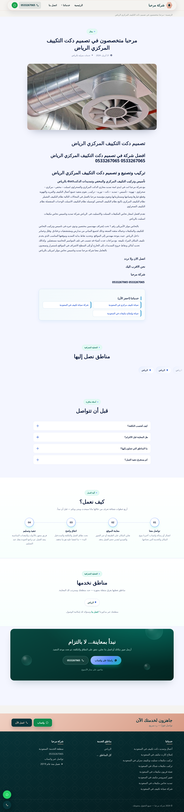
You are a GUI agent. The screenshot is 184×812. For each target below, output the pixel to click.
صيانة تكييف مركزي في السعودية (124, 305)
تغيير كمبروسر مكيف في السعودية (155, 777)
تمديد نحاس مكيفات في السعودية (155, 783)
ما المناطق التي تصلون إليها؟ (134, 448)
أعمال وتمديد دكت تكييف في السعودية (153, 748)
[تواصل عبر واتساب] (15, 5)
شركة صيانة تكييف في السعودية (74, 305)
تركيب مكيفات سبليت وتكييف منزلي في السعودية (147, 760)
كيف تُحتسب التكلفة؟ (137, 425)
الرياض (91, 602)
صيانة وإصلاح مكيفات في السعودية (123, 313)
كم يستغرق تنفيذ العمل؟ (136, 459)
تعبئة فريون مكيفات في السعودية (155, 771)
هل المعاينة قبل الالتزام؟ (136, 437)
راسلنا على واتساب (104, 660)
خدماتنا (66, 5)
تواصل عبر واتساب (53, 758)
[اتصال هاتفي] (7, 805)
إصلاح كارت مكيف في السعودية (156, 754)
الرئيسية (78, 5)
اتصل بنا (53, 5)
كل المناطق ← (103, 755)
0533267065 (56, 753)
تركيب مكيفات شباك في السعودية (155, 766)
